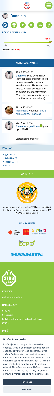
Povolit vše (27, 382)
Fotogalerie (12, 162)
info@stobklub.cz (14, 297)
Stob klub (27, 5)
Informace (11, 158)
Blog (8, 165)
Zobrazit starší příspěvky (27, 139)
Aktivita (10, 154)
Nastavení (27, 389)
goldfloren (34, 126)
